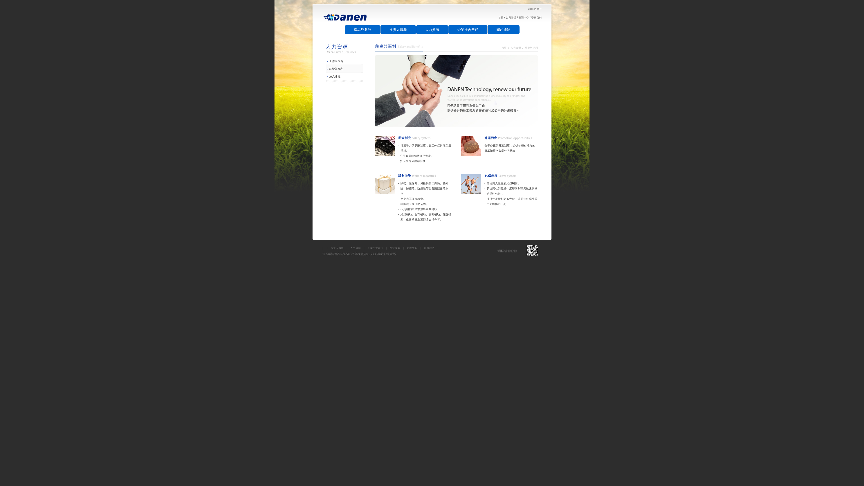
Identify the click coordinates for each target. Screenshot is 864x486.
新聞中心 (524, 17)
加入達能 (334, 76)
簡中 (539, 8)
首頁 (501, 17)
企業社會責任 (467, 30)
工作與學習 (336, 61)
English (532, 8)
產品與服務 (362, 30)
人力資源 (432, 30)
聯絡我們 (536, 17)
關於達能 (504, 30)
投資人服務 (398, 30)
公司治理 (511, 17)
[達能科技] (345, 22)
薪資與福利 (336, 68)
